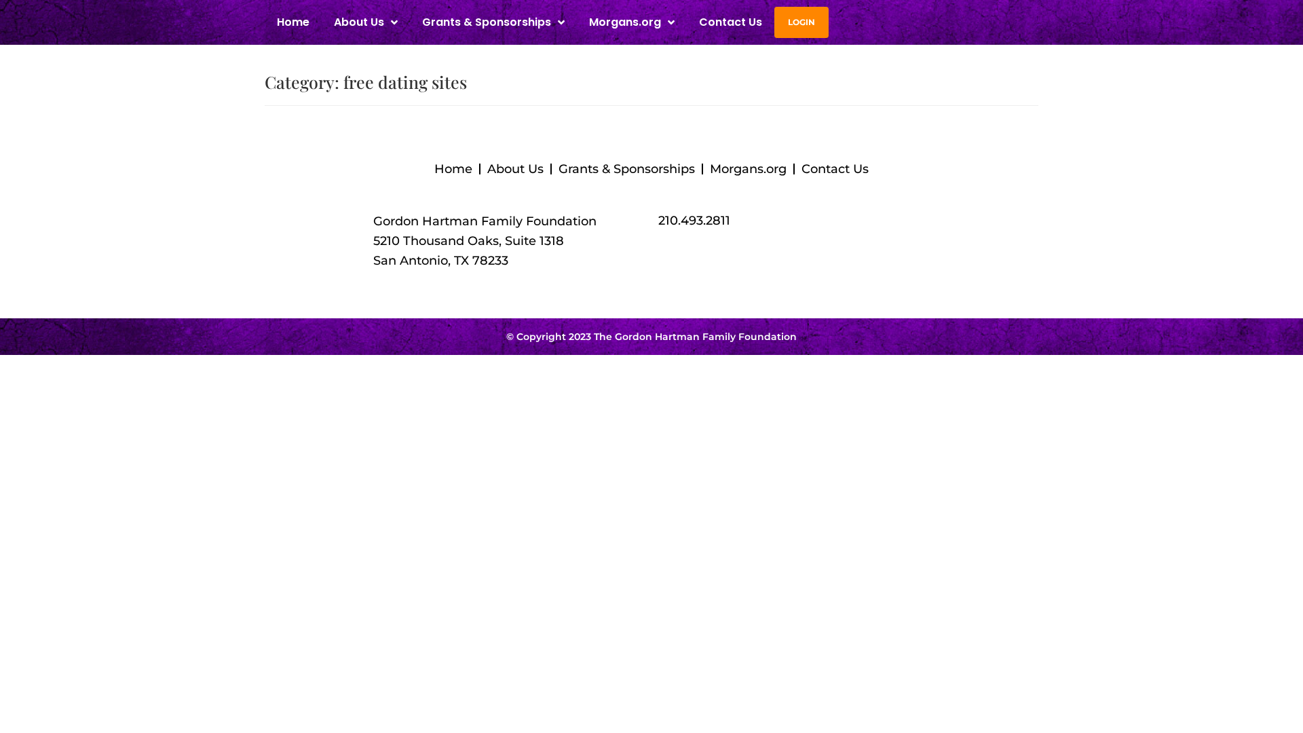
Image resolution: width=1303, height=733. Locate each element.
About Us (515, 169)
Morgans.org (625, 22)
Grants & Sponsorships (627, 169)
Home (293, 22)
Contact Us (730, 22)
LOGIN (801, 22)
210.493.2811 (694, 220)
